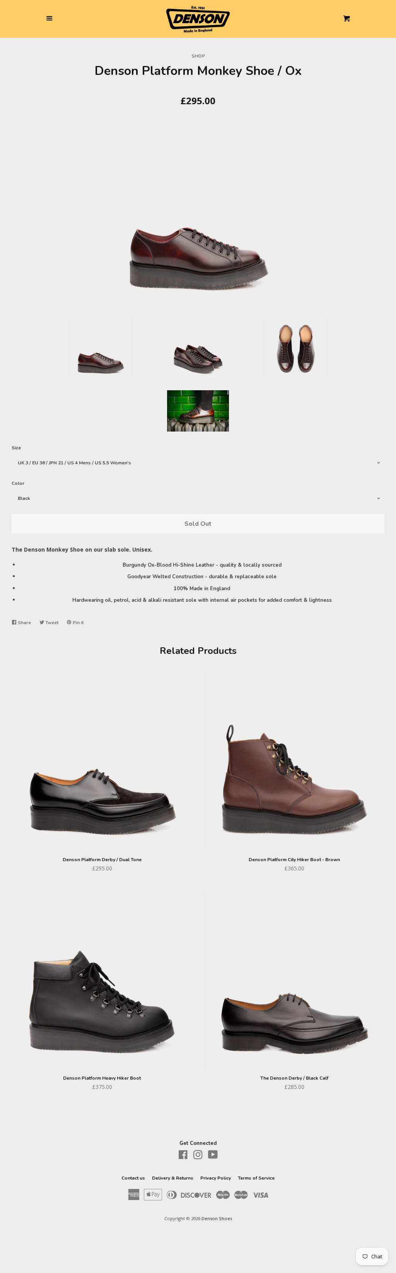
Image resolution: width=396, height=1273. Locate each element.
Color (18, 483)
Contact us (133, 1178)
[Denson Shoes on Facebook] (183, 1156)
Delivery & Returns (172, 1178)
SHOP (198, 56)
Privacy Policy (215, 1178)
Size (16, 448)
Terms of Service (256, 1178)
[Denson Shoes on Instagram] (198, 1156)
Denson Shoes (216, 1218)
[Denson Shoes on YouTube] (213, 1156)
